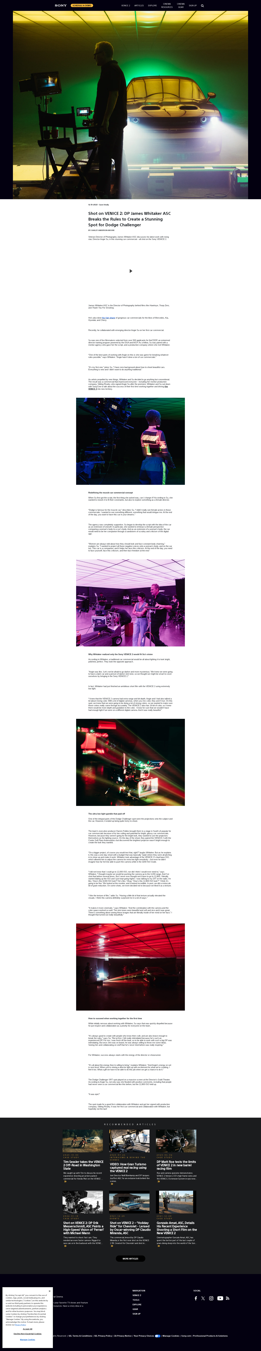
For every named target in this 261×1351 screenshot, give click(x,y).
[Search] (202, 5)
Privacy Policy (20, 1324)
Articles (139, 5)
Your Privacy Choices (144, 1335)
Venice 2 (125, 5)
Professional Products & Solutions (210, 1335)
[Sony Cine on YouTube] (219, 1298)
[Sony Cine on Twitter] (202, 1298)
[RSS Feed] (227, 1298)
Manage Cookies (171, 1335)
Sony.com (186, 1335)
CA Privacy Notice (123, 1335)
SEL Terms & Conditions (80, 1335)
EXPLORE (137, 1304)
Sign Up (193, 5)
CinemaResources (167, 5)
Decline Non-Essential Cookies (28, 1333)
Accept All (27, 1329)
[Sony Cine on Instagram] (210, 1298)
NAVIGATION (139, 1290)
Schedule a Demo (82, 5)
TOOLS (136, 1299)
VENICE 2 (137, 1295)
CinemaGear (181, 5)
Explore (152, 5)
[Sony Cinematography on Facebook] (195, 1298)
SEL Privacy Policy (103, 1335)
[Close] (50, 1291)
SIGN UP (137, 1313)
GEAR (135, 1309)
